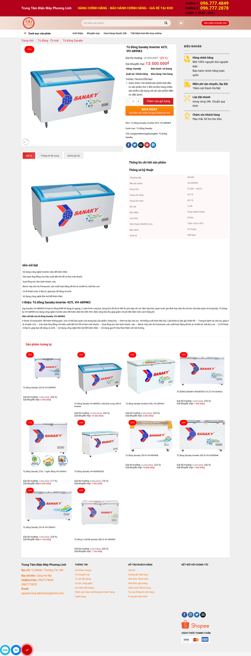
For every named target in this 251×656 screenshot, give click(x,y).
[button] (181, 23)
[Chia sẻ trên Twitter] (135, 145)
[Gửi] (166, 23)
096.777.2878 (214, 8)
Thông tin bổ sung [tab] (50, 155)
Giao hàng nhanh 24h (115, 33)
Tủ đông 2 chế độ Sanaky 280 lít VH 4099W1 (95, 539)
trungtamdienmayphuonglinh (144, 133)
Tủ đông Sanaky (73, 40)
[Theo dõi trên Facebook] (184, 615)
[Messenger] (16, 650)
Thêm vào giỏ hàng (158, 101)
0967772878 (29, 584)
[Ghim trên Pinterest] (147, 145)
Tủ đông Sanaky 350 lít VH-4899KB (142, 455)
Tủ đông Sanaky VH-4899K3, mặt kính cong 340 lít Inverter (97, 405)
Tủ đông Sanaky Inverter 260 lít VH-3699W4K (198, 455)
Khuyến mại (93, 33)
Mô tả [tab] (29, 155)
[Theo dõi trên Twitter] (197, 615)
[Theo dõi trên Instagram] (190, 615)
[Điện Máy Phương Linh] (48, 23)
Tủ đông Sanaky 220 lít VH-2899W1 (39, 387)
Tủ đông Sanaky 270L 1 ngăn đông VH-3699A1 (45, 471)
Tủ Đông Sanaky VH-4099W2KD (89, 471)
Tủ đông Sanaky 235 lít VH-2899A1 (39, 527)
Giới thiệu (78, 33)
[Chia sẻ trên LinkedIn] (153, 145)
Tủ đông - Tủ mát (48, 40)
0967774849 (45, 580)
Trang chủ (27, 40)
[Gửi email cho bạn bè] (141, 145)
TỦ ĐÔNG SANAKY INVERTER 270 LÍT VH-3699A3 (199, 392)
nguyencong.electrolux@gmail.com (42, 593)
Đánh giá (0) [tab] (74, 155)
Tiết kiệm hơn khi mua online (146, 33)
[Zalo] (5, 650)
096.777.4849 (214, 3)
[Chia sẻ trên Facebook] (128, 145)
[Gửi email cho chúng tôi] (203, 615)
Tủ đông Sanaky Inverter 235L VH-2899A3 (145, 403)
